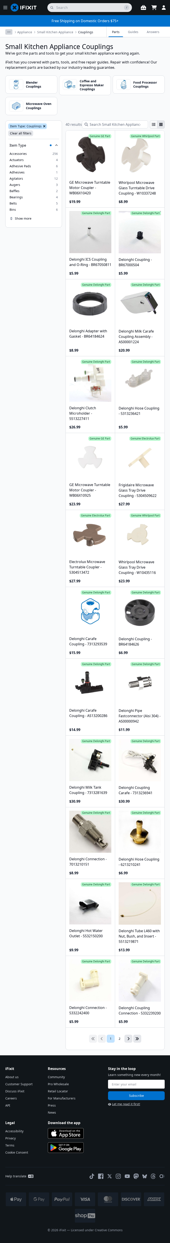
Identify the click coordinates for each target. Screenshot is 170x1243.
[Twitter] (109, 1176)
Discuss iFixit (14, 1091)
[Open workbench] (143, 7)
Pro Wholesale (58, 1084)
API (7, 1105)
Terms (9, 1145)
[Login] (163, 7)
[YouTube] (127, 1176)
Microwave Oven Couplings (38, 106)
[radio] (153, 124)
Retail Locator (58, 1091)
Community (56, 1077)
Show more (23, 218)
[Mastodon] (136, 1176)
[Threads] (153, 1176)
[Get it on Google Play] (66, 1147)
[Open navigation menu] (5, 7)
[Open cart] (154, 7)
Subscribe (136, 1095)
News (52, 1112)
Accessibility (14, 1131)
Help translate (15, 1176)
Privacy (10, 1138)
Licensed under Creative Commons (97, 1230)
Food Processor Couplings (145, 84)
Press (52, 1105)
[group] (157, 124)
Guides (133, 32)
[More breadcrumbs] (8, 32)
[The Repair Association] (162, 1176)
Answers (153, 32)
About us (12, 1077)
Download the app (64, 1122)
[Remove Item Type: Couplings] (43, 126)
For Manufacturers (61, 1098)
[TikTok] (92, 1176)
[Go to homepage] (25, 8)
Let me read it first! (126, 1104)
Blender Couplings (33, 84)
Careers (11, 1098)
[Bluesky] (144, 1176)
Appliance (24, 32)
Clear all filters (20, 133)
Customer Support (19, 1084)
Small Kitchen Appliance (55, 32)
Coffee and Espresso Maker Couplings (92, 85)
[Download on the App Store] (66, 1133)
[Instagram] (118, 1176)
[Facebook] (100, 1176)
